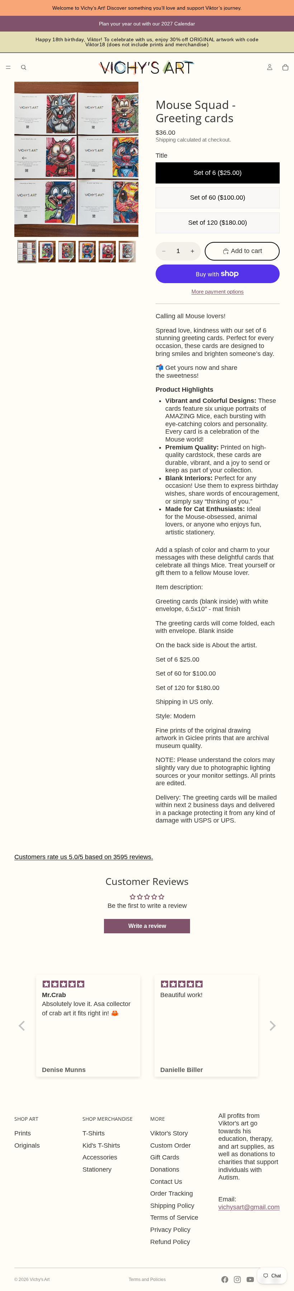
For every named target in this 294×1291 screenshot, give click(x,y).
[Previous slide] (22, 159)
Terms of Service (174, 1217)
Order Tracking (171, 1193)
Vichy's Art (39, 1279)
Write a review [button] (147, 926)
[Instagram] (237, 1279)
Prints (22, 1133)
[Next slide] (130, 159)
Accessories (99, 1157)
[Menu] (8, 67)
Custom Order (170, 1145)
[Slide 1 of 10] (26, 251)
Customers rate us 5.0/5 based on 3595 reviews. (83, 857)
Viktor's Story (169, 1133)
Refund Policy (170, 1241)
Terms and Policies (147, 1279)
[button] (23, 1026)
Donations (164, 1169)
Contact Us (166, 1181)
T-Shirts (93, 1133)
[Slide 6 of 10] (127, 251)
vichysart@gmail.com (249, 1207)
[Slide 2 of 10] (47, 251)
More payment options (217, 292)
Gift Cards (164, 1157)
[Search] (24, 67)
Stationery (97, 1169)
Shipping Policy (172, 1205)
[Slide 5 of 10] (107, 251)
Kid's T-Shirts (101, 1145)
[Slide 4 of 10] (87, 251)
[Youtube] (250, 1279)
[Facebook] (224, 1279)
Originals (27, 1145)
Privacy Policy (170, 1229)
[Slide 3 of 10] (67, 251)
